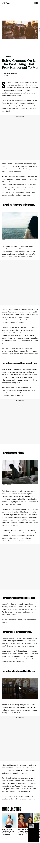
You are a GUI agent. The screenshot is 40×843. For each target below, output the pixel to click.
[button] (20, 688)
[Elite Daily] (6, 3)
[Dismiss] (36, 825)
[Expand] (30, 825)
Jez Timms (39, 30)
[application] (20, 688)
